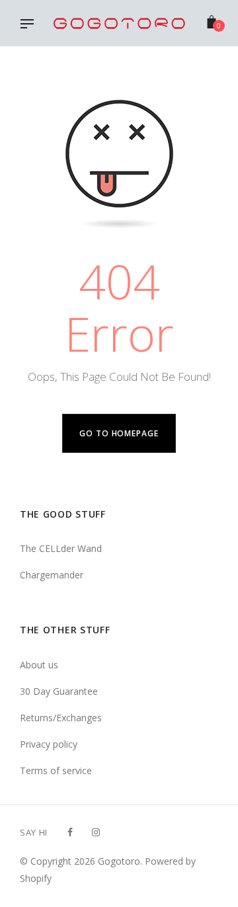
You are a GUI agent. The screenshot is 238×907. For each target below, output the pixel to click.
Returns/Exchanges (61, 717)
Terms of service (56, 770)
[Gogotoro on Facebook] (70, 832)
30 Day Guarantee (59, 691)
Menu (30, 25)
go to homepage (119, 433)
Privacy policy (48, 744)
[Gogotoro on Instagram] (96, 832)
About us (39, 664)
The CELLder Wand (61, 548)
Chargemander (51, 575)
